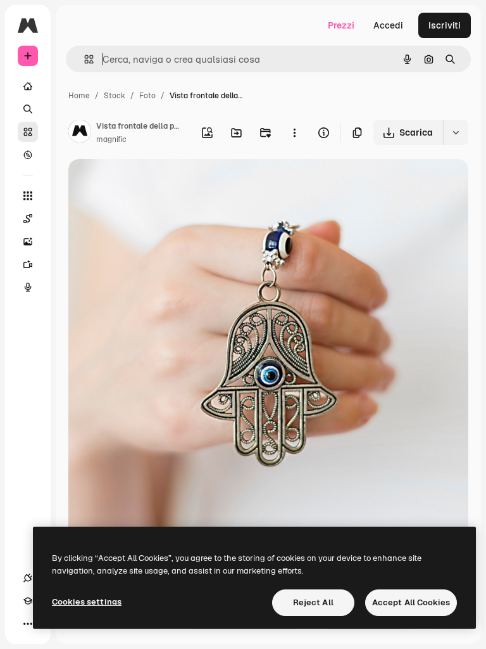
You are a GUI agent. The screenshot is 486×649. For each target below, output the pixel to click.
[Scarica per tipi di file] (455, 132)
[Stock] (28, 132)
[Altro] (28, 624)
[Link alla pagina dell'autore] (79, 133)
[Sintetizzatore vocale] (28, 287)
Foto (147, 96)
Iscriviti (444, 25)
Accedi (388, 25)
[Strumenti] (28, 196)
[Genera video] (28, 264)
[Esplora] (28, 155)
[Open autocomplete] (83, 59)
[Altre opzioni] (294, 132)
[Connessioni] (28, 578)
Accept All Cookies (411, 602)
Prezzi (341, 25)
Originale (152, 183)
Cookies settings (87, 601)
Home (79, 96)
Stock (114, 96)
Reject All (313, 602)
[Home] (28, 86)
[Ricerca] (28, 109)
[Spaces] (28, 219)
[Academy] (28, 601)
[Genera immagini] (28, 241)
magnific (111, 139)
